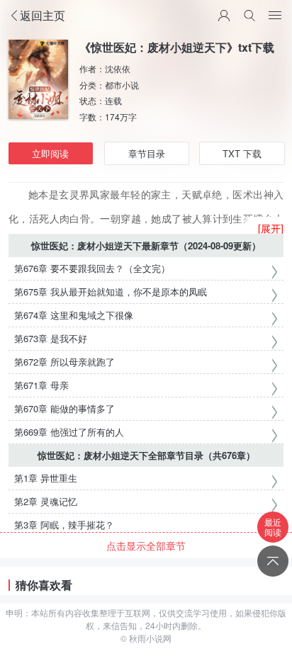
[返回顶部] (272, 561)
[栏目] (275, 15)
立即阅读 (50, 153)
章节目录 (146, 153)
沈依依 (117, 68)
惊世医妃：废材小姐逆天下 (86, 245)
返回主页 (42, 15)
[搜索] (249, 15)
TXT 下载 (242, 153)
